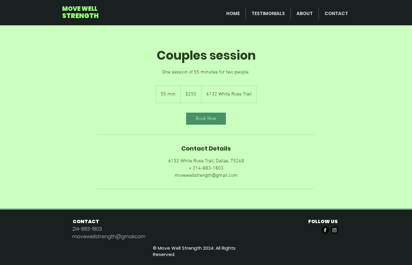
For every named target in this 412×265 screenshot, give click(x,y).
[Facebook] (325, 230)
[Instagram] (334, 230)
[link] (206, 119)
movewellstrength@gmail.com (108, 236)
